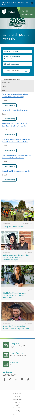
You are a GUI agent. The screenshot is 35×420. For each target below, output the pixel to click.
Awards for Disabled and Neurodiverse (12, 57)
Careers (17, 402)
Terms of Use (18, 408)
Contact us (7, 372)
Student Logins (17, 399)
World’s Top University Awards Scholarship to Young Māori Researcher (14, 295)
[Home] (9, 12)
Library (17, 396)
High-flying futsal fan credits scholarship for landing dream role (16, 327)
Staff (17, 405)
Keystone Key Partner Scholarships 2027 (15, 110)
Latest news (6, 223)
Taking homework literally (13, 226)
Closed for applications (11, 64)
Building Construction (11, 51)
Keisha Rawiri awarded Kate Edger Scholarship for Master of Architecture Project (16, 257)
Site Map (17, 411)
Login (22, 14)
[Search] (26, 71)
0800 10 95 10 (9, 375)
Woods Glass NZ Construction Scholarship (16, 171)
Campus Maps (17, 393)
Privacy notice (17, 415)
